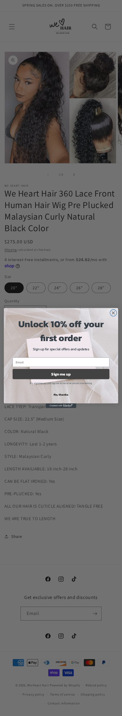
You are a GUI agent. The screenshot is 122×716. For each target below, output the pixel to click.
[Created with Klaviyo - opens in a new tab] (61, 405)
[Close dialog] (113, 312)
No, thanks (61, 394)
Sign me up (60, 374)
